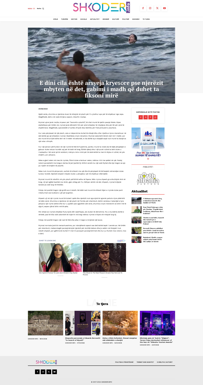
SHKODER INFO (33, 339)
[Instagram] (150, 8)
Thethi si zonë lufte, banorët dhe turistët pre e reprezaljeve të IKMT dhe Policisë (153, 221)
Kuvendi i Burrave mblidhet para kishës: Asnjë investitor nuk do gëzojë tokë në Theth (153, 230)
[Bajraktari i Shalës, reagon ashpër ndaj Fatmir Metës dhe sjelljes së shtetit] (136, 239)
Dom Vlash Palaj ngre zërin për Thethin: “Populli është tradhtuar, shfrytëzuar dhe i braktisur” (153, 210)
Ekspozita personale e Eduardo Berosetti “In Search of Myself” (82, 339)
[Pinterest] (150, 117)
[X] (157, 8)
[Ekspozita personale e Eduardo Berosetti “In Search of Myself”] (82, 323)
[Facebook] (143, 8)
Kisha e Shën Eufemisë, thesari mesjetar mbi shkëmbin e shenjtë (120, 339)
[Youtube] (164, 8)
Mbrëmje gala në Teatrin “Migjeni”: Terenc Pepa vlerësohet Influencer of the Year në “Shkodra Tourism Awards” (156, 340)
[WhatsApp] (155, 117)
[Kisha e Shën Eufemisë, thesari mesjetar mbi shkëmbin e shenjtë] (120, 323)
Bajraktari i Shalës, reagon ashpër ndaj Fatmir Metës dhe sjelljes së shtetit (152, 239)
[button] (41, 8)
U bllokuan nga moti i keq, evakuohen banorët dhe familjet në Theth (152, 201)
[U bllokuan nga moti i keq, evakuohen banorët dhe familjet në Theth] (136, 200)
